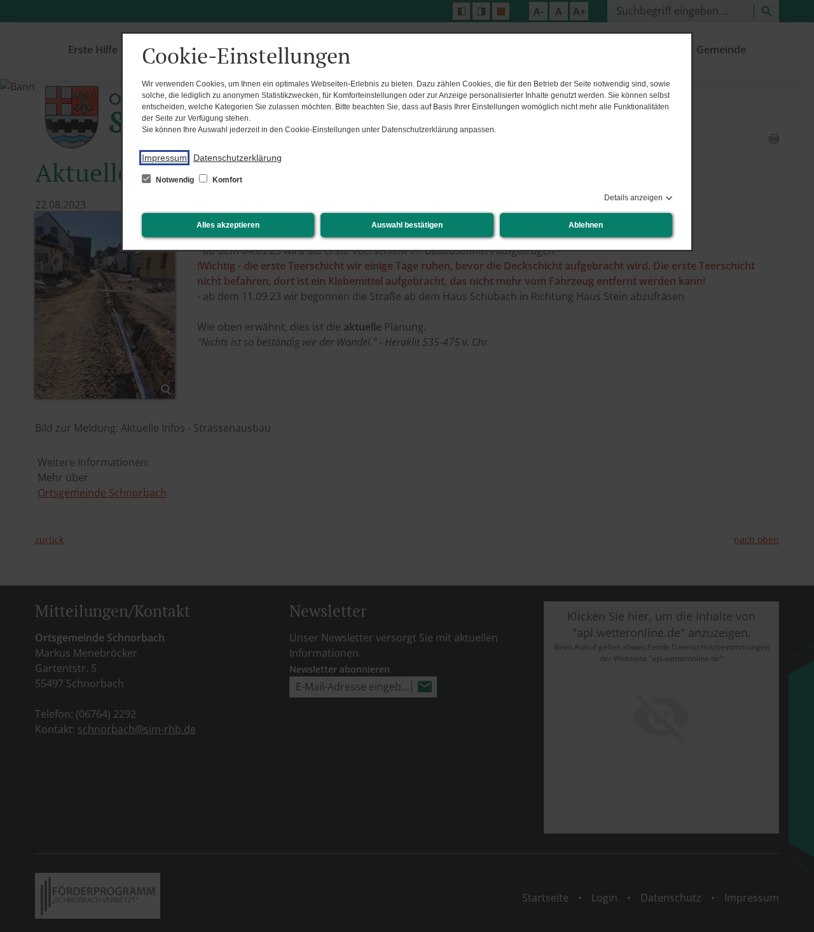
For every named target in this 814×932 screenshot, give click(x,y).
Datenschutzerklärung (237, 158)
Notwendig (175, 179)
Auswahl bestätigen (407, 225)
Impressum (164, 158)
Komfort (226, 179)
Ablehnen (586, 225)
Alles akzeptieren (228, 225)
